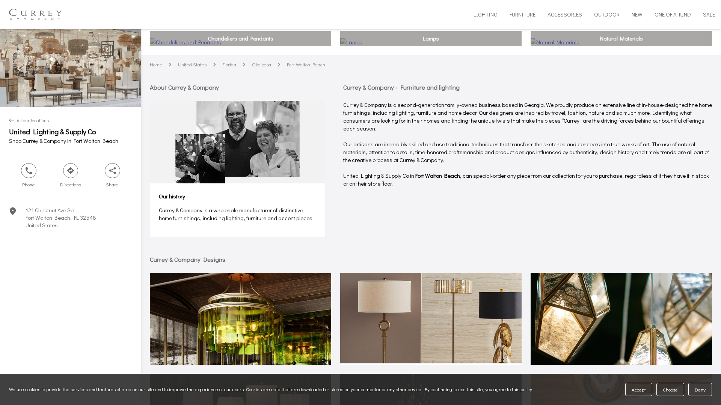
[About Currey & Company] (237, 142)
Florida (229, 64)
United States (192, 64)
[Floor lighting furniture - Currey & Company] (431, 319)
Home (156, 64)
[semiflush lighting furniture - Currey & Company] (240, 319)
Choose (670, 389)
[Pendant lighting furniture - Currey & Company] (621, 319)
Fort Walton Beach (306, 64)
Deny (700, 389)
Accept (639, 389)
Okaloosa (261, 64)
